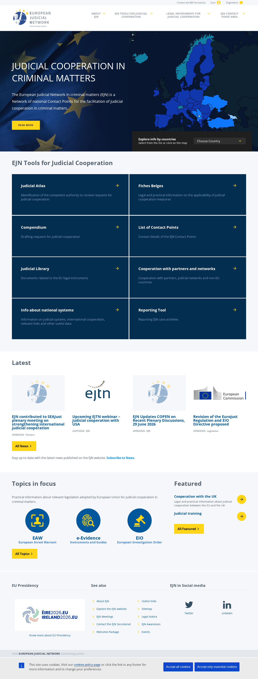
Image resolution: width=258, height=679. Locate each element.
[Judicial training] (210, 516)
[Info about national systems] (70, 318)
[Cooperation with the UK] (210, 502)
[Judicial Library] (70, 277)
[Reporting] (187, 318)
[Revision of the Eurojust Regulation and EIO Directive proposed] (219, 403)
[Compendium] (70, 236)
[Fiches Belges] (187, 194)
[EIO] (139, 526)
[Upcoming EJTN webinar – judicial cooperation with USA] (98, 403)
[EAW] (37, 526)
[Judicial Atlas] (70, 194)
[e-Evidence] (88, 526)
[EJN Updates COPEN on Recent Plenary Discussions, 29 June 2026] (159, 403)
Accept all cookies (178, 666)
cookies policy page (87, 664)
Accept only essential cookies (217, 666)
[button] (24, 446)
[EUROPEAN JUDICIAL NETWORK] (49, 18)
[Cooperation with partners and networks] (187, 277)
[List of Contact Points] (187, 236)
